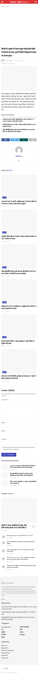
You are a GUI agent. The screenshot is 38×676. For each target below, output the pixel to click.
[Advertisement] (19, 27)
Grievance (4, 655)
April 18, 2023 (19, 60)
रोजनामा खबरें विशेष (24, 627)
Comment (5, 400)
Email (3, 431)
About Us (4, 645)
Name (3, 423)
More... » (3, 599)
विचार (21, 629)
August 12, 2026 (6, 346)
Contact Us (4, 658)
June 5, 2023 (14, 469)
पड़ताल (3, 637)
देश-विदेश (3, 634)
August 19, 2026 (6, 206)
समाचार (7, 6)
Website (4, 439)
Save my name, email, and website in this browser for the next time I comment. (19, 448)
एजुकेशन (3, 632)
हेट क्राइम (22, 634)
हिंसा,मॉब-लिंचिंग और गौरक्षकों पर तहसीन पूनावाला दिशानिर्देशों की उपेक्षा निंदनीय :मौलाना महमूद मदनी (21, 474)
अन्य (2, 629)
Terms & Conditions (7, 650)
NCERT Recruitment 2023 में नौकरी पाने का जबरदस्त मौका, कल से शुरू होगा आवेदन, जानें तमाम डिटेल (21, 558)
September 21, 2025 (15, 485)
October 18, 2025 (15, 477)
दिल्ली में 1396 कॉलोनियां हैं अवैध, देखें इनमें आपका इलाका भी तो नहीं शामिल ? (14, 526)
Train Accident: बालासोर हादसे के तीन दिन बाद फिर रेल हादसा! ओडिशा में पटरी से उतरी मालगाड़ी (22, 466)
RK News (9, 60)
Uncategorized (6, 627)
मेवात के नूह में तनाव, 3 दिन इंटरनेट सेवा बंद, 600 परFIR (20, 535)
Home (3, 6)
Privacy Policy (5, 653)
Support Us (4, 648)
